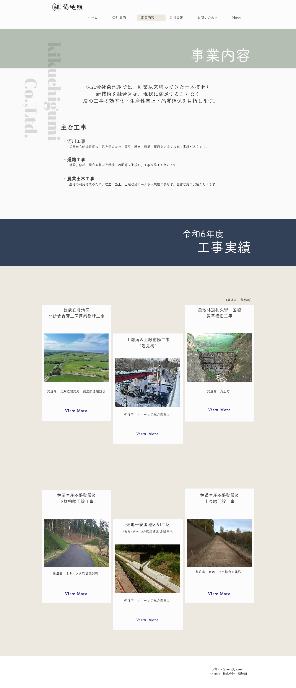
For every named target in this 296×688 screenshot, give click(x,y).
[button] (76, 410)
